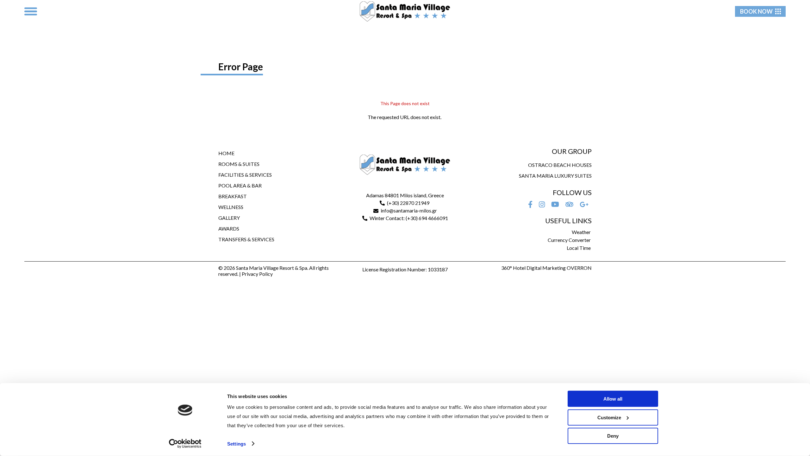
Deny (613, 436)
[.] (530, 204)
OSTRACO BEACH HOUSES (560, 165)
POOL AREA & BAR (240, 185)
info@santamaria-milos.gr (409, 210)
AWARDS (228, 228)
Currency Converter (569, 240)
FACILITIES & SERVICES (245, 175)
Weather (581, 232)
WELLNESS (230, 207)
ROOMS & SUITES (238, 164)
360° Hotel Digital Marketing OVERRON (546, 268)
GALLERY (229, 218)
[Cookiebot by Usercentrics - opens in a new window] (185, 443)
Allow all (612, 399)
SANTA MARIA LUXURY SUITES (555, 176)
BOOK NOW (756, 11)
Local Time (579, 248)
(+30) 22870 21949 (408, 203)
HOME (226, 153)
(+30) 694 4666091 (427, 218)
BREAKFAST (232, 196)
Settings (236, 443)
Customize (609, 417)
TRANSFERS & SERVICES (246, 239)
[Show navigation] (30, 11)
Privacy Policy (257, 274)
